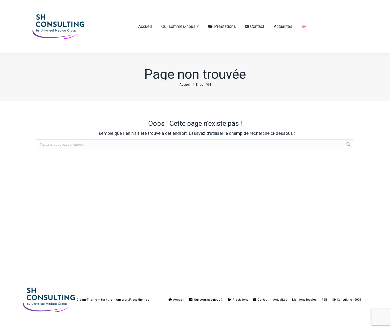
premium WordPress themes (128, 299)
